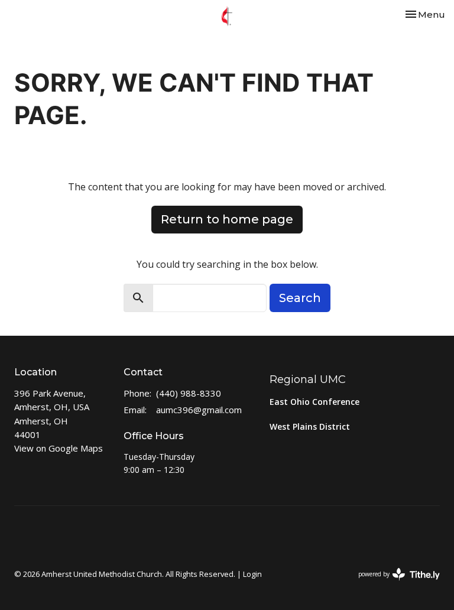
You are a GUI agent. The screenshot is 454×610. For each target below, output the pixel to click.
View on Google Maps (58, 448)
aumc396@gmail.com (199, 410)
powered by (392, 584)
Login (252, 574)
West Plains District (310, 426)
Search (300, 298)
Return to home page (227, 219)
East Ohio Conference (314, 401)
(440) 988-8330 (188, 393)
